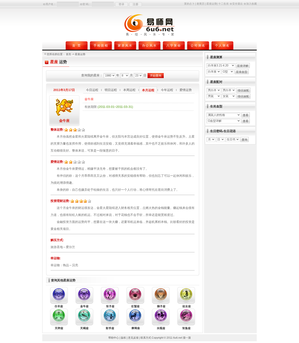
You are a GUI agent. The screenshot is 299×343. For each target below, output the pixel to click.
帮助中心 (113, 337)
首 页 (76, 45)
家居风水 (125, 45)
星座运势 (211, 3)
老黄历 (200, 3)
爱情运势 (185, 90)
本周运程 (129, 90)
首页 (68, 54)
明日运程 (111, 90)
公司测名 (198, 45)
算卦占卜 (189, 3)
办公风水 (149, 45)
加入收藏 (251, 3)
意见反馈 (133, 337)
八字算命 (173, 45)
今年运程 (167, 90)
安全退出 (237, 3)
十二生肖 (223, 3)
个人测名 (222, 45)
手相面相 (100, 45)
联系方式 (146, 337)
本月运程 (148, 90)
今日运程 (92, 90)
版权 (123, 337)
